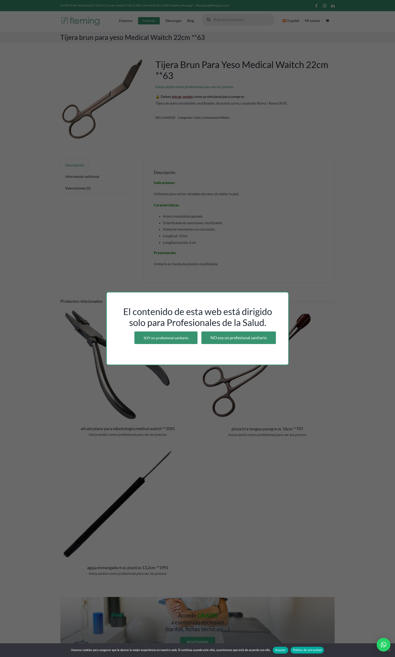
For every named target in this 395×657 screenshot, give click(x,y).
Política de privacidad (307, 650)
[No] (389, 650)
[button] (383, 645)
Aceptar (280, 650)
